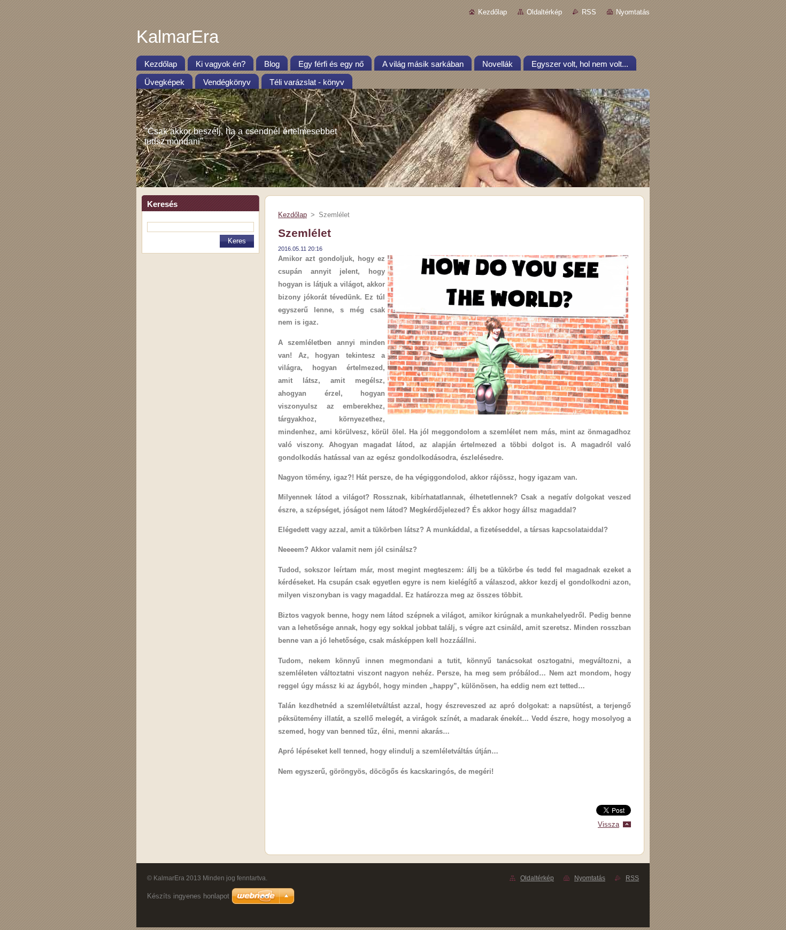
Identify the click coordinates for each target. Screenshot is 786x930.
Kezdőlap (492, 12)
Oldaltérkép (544, 12)
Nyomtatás (633, 12)
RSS (589, 12)
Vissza (608, 824)
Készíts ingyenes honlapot (188, 896)
